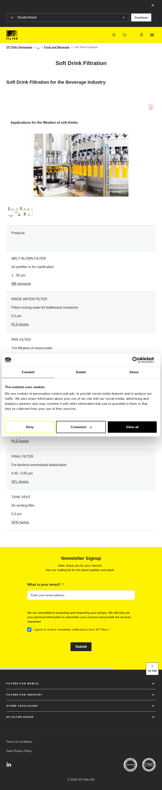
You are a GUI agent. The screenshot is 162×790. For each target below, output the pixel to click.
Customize (78, 427)
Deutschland (27, 17)
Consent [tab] (28, 372)
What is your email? (44, 584)
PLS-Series (20, 324)
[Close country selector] (152, 5)
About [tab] (134, 372)
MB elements (21, 283)
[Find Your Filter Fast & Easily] (114, 35)
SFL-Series (19, 481)
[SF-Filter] (12, 35)
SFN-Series (20, 522)
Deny (30, 427)
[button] (141, 17)
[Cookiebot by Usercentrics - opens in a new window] (138, 360)
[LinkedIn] (8, 764)
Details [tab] (81, 372)
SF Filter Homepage (19, 47)
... (38, 47)
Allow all (132, 427)
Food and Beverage (56, 47)
